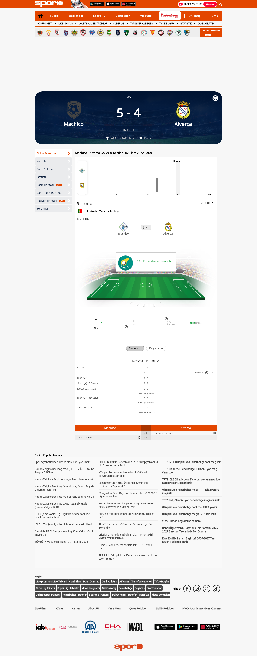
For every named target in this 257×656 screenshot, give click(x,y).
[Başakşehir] (118, 32)
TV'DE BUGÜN (166, 23)
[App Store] (164, 629)
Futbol (54, 16)
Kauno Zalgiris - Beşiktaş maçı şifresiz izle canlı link (64, 479)
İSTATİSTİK (186, 23)
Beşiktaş (140, 588)
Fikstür (206, 35)
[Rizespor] (144, 32)
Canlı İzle (144, 594)
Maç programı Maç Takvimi (51, 581)
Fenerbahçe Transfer (75, 594)
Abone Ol (210, 4)
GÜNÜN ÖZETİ (44, 23)
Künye (59, 608)
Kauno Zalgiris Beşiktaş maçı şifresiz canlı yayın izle (64, 496)
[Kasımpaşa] (92, 32)
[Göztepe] (152, 32)
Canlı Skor (123, 16)
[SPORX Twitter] (206, 589)
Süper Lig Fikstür (45, 588)
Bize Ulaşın (41, 608)
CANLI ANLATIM (206, 23)
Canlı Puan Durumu (49, 193)
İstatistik (42, 177)
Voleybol (146, 16)
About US (93, 608)
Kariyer (76, 608)
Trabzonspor (154, 588)
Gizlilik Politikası (165, 608)
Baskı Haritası (49, 185)
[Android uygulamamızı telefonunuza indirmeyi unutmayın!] (95, 6)
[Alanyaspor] (74, 32)
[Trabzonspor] (66, 32)
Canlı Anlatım (45, 169)
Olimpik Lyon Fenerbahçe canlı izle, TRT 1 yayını (189, 507)
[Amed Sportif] (109, 32)
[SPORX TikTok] (216, 589)
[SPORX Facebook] (187, 589)
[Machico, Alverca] (82, 178)
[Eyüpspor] (170, 32)
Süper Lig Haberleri (68, 588)
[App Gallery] (210, 629)
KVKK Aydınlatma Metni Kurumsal (202, 608)
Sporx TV (99, 16)
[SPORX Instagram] (197, 589)
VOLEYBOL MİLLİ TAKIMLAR (93, 23)
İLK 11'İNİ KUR (65, 23)
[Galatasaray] (48, 32)
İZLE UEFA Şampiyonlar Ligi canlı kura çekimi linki (63, 524)
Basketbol (76, 16)
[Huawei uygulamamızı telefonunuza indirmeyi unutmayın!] (127, 6)
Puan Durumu (211, 30)
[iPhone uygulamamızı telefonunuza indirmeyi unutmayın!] (111, 6)
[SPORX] (128, 647)
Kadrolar (42, 161)
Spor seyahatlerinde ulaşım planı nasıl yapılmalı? (63, 462)
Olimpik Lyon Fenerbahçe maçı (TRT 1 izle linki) (189, 514)
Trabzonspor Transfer (124, 594)
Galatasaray (109, 588)
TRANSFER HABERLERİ (141, 23)
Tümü (214, 16)
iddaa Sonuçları (161, 594)
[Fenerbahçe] (100, 32)
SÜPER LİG (118, 23)
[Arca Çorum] (161, 32)
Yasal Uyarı (114, 608)
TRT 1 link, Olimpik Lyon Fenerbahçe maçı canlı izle (191, 500)
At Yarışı (195, 16)
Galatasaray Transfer (48, 594)
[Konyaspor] (178, 32)
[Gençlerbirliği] (40, 32)
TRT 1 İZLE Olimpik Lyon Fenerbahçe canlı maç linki (191, 462)
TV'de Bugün (161, 581)
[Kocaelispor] (126, 32)
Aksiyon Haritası (50, 200)
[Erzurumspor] (187, 32)
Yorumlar (42, 208)
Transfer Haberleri (141, 581)
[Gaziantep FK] (83, 32)
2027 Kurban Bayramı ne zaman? (181, 521)
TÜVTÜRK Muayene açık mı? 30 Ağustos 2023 (61, 541)
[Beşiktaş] (135, 32)
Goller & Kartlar (46, 153)
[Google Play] (187, 629)
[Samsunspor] (57, 32)
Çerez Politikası (138, 608)
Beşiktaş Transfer (99, 594)
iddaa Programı (91, 588)
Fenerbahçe (125, 588)
